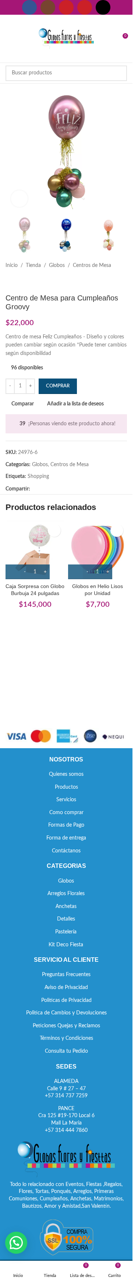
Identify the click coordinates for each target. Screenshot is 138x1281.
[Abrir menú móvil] (8, 38)
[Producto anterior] (10, 281)
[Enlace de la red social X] (43, 489)
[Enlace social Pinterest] (84, 7)
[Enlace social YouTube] (66, 7)
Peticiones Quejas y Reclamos (66, 1025)
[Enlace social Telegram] (70, 489)
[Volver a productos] (18, 281)
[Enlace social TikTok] (103, 7)
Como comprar (66, 812)
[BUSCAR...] (119, 73)
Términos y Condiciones (66, 1038)
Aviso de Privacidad (66, 987)
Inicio (12, 265)
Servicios (66, 799)
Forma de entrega (66, 838)
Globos (57, 265)
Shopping (38, 476)
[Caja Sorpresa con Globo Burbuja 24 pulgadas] (35, 549)
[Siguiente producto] (27, 281)
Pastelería (66, 932)
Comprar (58, 386)
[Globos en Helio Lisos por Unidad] (97, 549)
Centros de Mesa (92, 265)
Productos (66, 787)
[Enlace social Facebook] (29, 7)
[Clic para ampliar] (19, 198)
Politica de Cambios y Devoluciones (66, 1013)
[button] (16, 1243)
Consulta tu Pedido (66, 1051)
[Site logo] (66, 38)
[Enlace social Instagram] (47, 7)
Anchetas (66, 906)
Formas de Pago (66, 825)
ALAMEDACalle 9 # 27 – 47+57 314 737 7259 (66, 1088)
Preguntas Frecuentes (66, 974)
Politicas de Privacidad (66, 1000)
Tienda (33, 265)
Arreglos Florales (66, 893)
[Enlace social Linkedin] (61, 489)
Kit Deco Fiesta (66, 944)
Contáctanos (66, 851)
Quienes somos (66, 774)
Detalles (66, 919)
